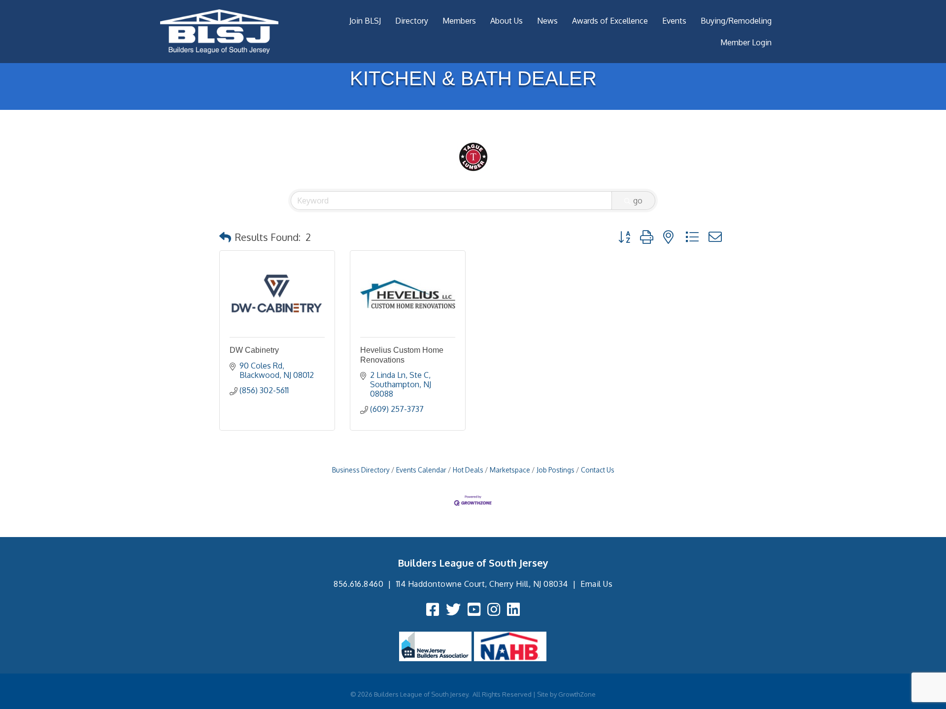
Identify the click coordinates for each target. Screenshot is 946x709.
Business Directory (361, 470)
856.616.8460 (358, 584)
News (547, 21)
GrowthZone (577, 694)
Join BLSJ (365, 21)
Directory (411, 21)
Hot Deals (468, 470)
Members (459, 21)
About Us (506, 21)
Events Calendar (421, 470)
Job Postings (555, 470)
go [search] (637, 200)
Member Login (746, 42)
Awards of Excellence (610, 21)
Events (674, 21)
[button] (225, 237)
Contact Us (597, 470)
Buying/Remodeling (736, 21)
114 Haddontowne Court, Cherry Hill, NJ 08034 (482, 584)
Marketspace (510, 470)
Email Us (596, 584)
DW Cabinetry (254, 350)
